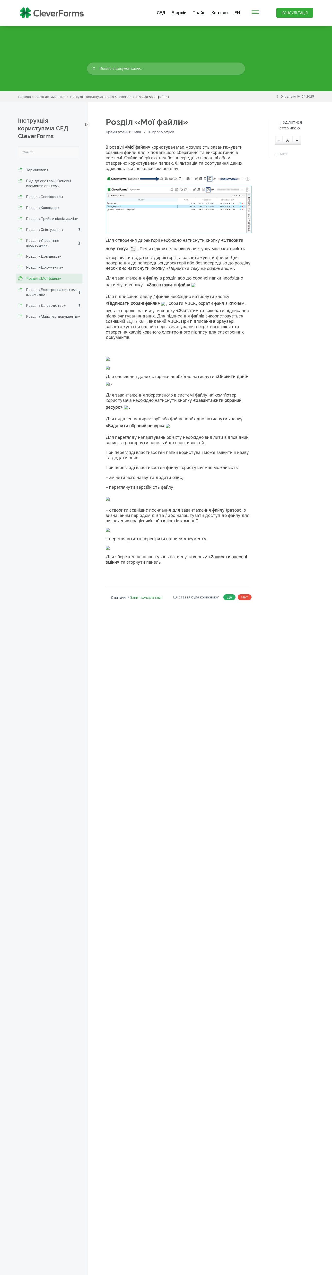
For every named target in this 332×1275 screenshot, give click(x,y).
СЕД (161, 12)
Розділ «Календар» (43, 207)
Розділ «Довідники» (43, 256)
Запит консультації (146, 597)
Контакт (219, 12)
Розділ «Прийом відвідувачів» (52, 218)
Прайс (198, 12)
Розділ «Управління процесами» (42, 243)
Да (229, 597)
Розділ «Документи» (44, 267)
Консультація (295, 13)
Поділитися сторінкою (291, 125)
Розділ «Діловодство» (46, 305)
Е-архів (179, 12)
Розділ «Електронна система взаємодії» (52, 292)
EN (237, 12)
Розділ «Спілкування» (45, 229)
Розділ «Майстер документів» (53, 316)
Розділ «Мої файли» (43, 278)
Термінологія (37, 170)
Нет (244, 597)
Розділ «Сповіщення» (44, 196)
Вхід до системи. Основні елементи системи (48, 183)
